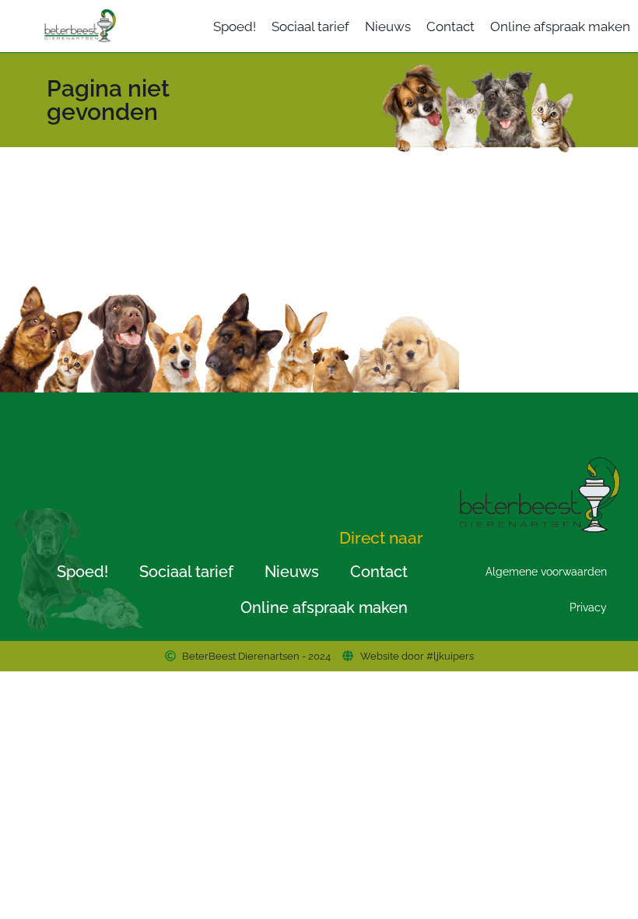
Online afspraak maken (560, 26)
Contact (450, 26)
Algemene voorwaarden (546, 571)
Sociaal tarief (310, 26)
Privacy (588, 607)
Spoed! (234, 26)
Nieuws (388, 26)
